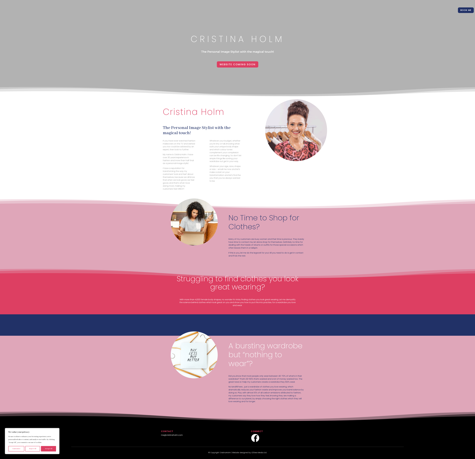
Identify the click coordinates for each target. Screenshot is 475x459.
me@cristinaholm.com (172, 435)
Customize (16, 449)
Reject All (32, 449)
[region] (32, 441)
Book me (465, 10)
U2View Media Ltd (258, 452)
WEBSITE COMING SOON (238, 64)
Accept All (48, 449)
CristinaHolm (225, 452)
